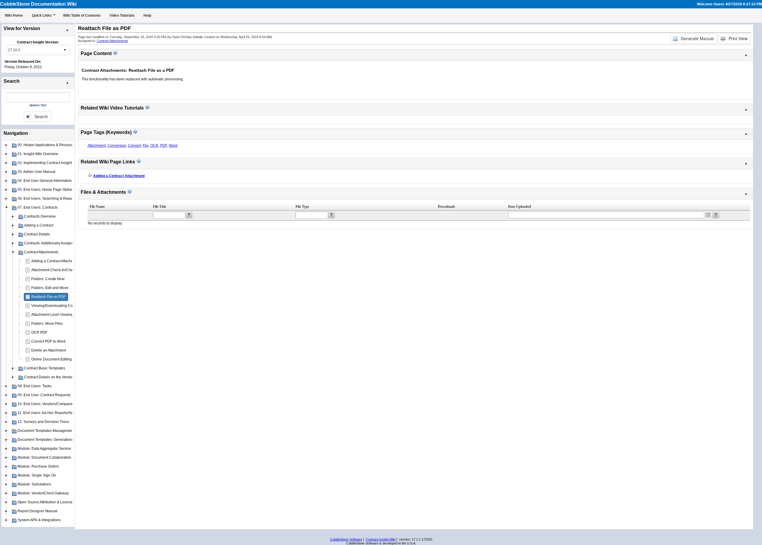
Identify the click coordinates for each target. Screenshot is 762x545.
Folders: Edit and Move (49, 288)
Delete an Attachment (48, 350)
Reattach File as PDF (48, 297)
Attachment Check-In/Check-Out (57, 270)
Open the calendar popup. (708, 215)
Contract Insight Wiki (381, 539)
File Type (302, 206)
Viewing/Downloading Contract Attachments (66, 306)
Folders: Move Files (47, 323)
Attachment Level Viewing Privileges (60, 315)
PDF (163, 145)
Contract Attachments (112, 41)
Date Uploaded (519, 206)
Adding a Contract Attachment (55, 261)
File (146, 145)
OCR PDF (39, 332)
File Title (159, 206)
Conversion (116, 145)
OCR (154, 145)
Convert (134, 145)
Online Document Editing (51, 359)
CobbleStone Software (346, 539)
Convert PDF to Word (48, 341)
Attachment (97, 145)
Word (173, 145)
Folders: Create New (48, 279)
